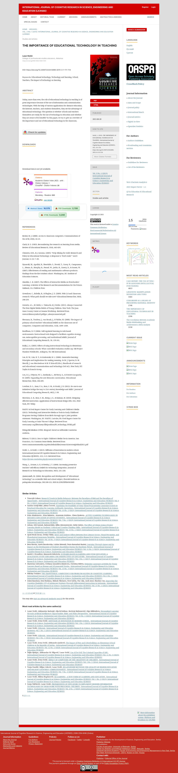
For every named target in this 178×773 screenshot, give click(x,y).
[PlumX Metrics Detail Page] (26, 182)
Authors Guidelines (135, 140)
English (129, 45)
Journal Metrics (9, 748)
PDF (95, 101)
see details (48, 200)
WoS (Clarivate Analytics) (137, 182)
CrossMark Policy (135, 84)
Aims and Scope (134, 103)
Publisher (100, 758)
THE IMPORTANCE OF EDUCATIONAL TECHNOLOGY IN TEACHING (140, 311)
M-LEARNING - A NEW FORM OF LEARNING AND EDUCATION (79, 677)
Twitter (79, 740)
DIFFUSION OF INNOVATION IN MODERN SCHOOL (69, 621)
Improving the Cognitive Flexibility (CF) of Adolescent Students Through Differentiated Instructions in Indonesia (72, 582)
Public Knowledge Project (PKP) (116, 763)
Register (145, 7)
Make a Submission (136, 30)
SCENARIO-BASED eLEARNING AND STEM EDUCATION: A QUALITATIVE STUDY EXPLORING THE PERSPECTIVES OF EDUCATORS (67, 555)
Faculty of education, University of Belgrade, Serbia (116, 747)
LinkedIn (86, 740)
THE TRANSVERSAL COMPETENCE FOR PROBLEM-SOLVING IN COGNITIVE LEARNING (77, 573)
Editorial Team (47, 17)
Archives (73, 17)
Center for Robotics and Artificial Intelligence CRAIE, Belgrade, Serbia (123, 749)
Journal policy (133, 107)
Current (61, 17)
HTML (95, 105)
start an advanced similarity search (48, 598)
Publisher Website (103, 742)
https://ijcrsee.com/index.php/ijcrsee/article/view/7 (42, 459)
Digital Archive (134, 121)
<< (23, 593)
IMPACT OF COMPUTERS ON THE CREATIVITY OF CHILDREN (73, 660)
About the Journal (135, 98)
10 (40, 593)
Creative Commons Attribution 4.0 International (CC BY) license (101, 761)
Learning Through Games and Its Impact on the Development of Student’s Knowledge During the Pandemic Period (70, 545)
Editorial (42, 628)
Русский (130, 49)
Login (153, 7)
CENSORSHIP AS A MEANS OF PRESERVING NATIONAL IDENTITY (141, 301)
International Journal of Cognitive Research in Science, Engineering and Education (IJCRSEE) (67, 9)
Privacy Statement (36, 744)
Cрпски (130, 53)
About (34, 17)
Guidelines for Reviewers (138, 162)
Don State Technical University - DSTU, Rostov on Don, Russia (120, 753)
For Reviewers (34, 742)
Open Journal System (85, 763)
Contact (45, 22)
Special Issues (30, 22)
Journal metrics (134, 117)
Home (24, 17)
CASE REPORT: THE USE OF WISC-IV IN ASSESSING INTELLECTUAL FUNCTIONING (140, 283)
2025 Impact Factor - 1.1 (136, 187)
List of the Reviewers (136, 167)
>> (44, 593)
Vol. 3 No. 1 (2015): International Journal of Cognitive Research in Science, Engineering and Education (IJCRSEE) (67, 33)
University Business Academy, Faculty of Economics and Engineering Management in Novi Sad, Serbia (136, 751)
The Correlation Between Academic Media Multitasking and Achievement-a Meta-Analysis (141, 322)
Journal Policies (55, 740)
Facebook (71, 740)
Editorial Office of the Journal (116, 758)
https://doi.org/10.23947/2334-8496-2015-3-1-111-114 (48, 70)
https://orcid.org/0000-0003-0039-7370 (34, 61)
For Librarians (132, 397)
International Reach (136, 112)
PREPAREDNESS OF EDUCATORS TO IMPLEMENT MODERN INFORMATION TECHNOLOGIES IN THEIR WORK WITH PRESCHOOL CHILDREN (69, 685)
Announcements (88, 17)
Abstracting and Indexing (12, 746)
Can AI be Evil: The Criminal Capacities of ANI (89, 652)
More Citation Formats (102, 157)
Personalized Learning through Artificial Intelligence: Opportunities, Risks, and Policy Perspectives (73, 612)
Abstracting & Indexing (111, 17)
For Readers (131, 389)
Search (150, 17)
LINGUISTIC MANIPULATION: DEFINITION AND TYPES (139, 293)
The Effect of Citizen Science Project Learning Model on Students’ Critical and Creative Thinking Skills (70, 526)
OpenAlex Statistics (135, 126)
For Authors (131, 393)
